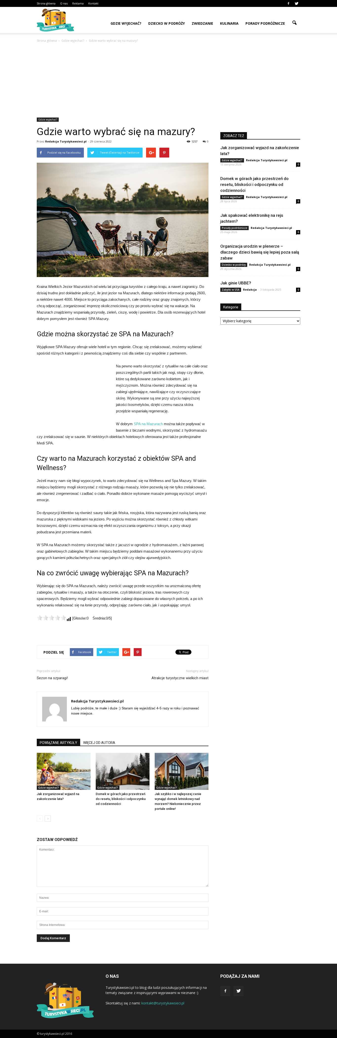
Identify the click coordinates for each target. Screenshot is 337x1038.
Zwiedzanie (202, 23)
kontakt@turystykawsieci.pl (162, 1003)
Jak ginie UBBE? (235, 282)
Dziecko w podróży (166, 23)
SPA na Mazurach (148, 424)
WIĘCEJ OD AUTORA (99, 743)
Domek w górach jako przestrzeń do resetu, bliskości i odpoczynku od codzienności (121, 799)
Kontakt (93, 3)
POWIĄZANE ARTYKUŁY (58, 743)
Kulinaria (229, 23)
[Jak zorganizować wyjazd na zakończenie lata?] (64, 771)
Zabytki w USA (231, 289)
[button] (294, 23)
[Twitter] (296, 3)
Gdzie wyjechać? (126, 23)
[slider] (51, 618)
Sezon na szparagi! (52, 678)
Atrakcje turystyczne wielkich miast (179, 678)
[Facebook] (288, 3)
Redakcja (250, 289)
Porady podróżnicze (265, 23)
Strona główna (46, 3)
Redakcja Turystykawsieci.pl (66, 141)
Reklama (78, 3)
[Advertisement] (168, 80)
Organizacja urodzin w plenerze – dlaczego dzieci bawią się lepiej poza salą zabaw (259, 252)
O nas (64, 3)
